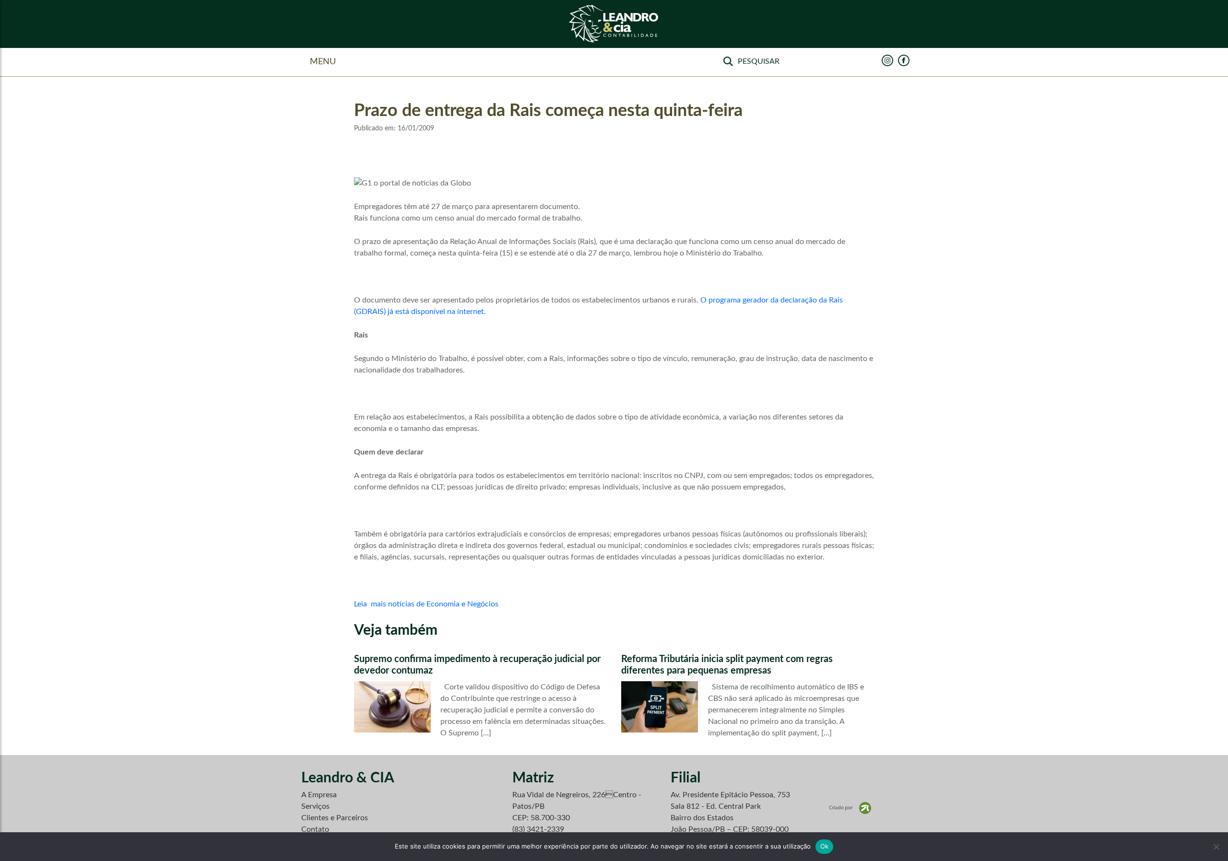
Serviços (315, 806)
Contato (315, 829)
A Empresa (319, 795)
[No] (1216, 846)
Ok (824, 846)
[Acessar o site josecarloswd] (850, 808)
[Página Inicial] (614, 24)
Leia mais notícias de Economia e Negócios (426, 604)
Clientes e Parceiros (334, 818)
